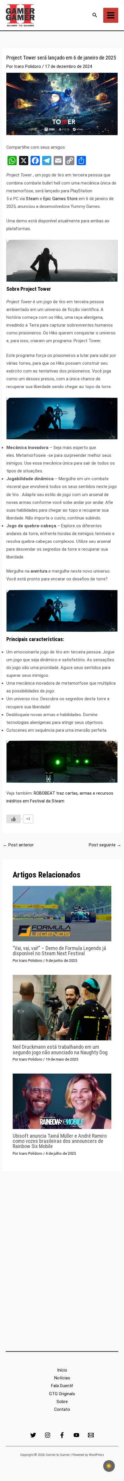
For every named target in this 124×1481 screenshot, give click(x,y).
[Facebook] (62, 1435)
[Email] (91, 1435)
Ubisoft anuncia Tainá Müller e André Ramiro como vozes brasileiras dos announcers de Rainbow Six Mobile (60, 1141)
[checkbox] (109, 1466)
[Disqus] (62, 1259)
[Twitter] (33, 1435)
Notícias (62, 1378)
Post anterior (18, 844)
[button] (94, 15)
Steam (32, 198)
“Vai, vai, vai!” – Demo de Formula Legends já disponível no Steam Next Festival (59, 950)
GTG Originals (62, 1393)
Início (62, 1370)
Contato (62, 1409)
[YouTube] (76, 1435)
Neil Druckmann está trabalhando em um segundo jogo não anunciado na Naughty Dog (60, 1049)
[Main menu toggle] (110, 15)
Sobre (62, 1401)
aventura (39, 571)
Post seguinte (105, 844)
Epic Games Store (60, 198)
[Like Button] (13, 819)
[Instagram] (47, 1435)
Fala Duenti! (62, 1385)
